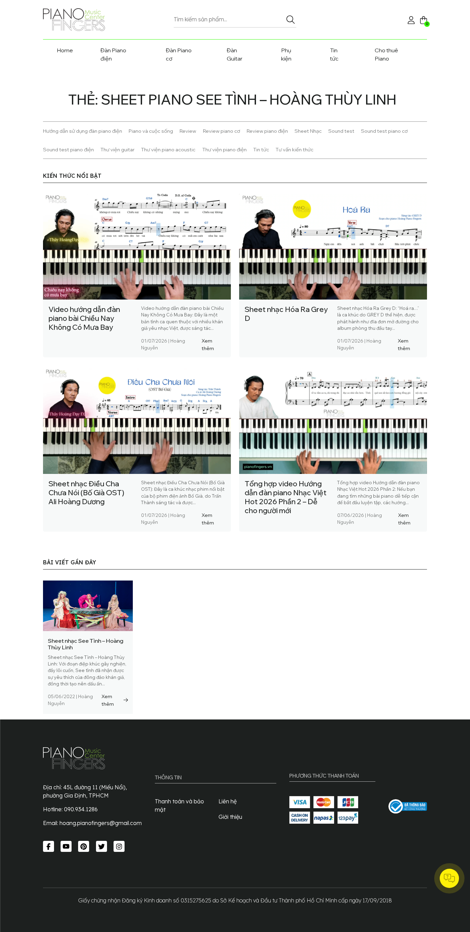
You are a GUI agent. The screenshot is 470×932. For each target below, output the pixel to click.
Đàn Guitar (235, 54)
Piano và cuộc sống (151, 131)
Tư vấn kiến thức (294, 149)
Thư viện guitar (117, 149)
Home (65, 50)
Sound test (341, 131)
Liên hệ (227, 801)
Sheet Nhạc (308, 131)
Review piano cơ (221, 131)
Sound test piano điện (68, 149)
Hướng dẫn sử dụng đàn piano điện (82, 131)
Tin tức (334, 54)
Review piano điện (267, 131)
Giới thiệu (230, 816)
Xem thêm (208, 344)
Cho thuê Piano (386, 54)
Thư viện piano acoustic (168, 149)
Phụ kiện (286, 54)
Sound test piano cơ (384, 131)
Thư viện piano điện (224, 149)
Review (188, 131)
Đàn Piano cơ (179, 54)
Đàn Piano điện (113, 54)
